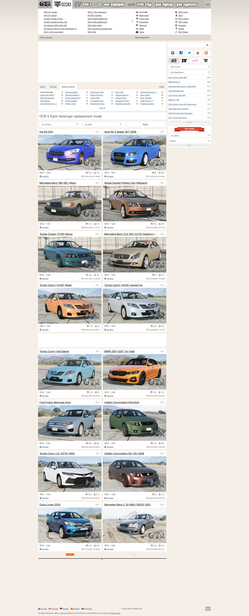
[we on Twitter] (189, 52)
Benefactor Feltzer (97, 103)
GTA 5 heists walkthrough (97, 18)
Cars (48, 172)
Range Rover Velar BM (177, 77)
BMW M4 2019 (174, 82)
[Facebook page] (181, 52)
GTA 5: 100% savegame (97, 12)
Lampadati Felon (97, 100)
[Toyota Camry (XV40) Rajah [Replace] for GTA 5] (69, 305)
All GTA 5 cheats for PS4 (53, 18)
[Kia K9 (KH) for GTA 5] (69, 152)
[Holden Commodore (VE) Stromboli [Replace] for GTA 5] (134, 423)
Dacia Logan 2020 (50, 504)
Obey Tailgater (146, 98)
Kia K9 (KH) (46, 131)
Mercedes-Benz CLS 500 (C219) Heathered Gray (131, 234)
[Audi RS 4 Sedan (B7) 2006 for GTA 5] (134, 152)
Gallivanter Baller (47, 95)
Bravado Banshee (47, 98)
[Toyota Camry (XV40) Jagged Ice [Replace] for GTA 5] (134, 305)
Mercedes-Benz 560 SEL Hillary (57, 182)
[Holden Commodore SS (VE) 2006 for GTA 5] (134, 474)
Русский (43, 608)
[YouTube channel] (198, 52)
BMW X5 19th (173, 99)
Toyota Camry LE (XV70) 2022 (57, 453)
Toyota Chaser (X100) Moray (56, 234)
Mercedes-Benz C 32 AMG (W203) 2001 (127, 504)
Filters (161, 86)
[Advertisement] (102, 62)
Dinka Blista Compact (48, 103)
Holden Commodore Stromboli (121, 402)
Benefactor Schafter (123, 103)
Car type (53, 86)
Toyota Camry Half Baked (54, 351)
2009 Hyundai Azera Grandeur (180, 113)
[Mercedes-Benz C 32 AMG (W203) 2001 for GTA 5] (134, 525)
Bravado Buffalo (71, 92)
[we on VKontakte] (172, 52)
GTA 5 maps (183, 22)
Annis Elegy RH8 (97, 92)
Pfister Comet (70, 103)
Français (54, 608)
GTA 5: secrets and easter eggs (100, 28)
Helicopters (143, 22)
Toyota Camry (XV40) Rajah (55, 285)
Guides (181, 28)
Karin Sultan (145, 95)
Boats (141, 28)
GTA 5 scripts (183, 18)
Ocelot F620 (95, 98)
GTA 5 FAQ (92, 32)
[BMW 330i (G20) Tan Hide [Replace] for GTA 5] (134, 372)
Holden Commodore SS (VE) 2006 (124, 453)
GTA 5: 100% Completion (53, 32)
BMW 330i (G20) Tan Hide (119, 351)
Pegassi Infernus (122, 95)
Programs (182, 25)
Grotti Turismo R (146, 100)
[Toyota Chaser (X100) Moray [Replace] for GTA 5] (69, 254)
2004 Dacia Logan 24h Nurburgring (182, 104)
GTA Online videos (95, 25)
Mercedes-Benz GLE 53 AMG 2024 (182, 86)
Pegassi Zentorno (147, 103)
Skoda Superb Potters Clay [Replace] (125, 182)
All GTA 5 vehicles (95, 15)
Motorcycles (144, 15)
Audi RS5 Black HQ (176, 91)
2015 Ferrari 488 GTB (176, 95)
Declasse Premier (122, 100)
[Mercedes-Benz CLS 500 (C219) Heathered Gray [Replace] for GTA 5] (134, 254)
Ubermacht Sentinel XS (149, 92)
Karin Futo (119, 92)
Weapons (143, 25)
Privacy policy (115, 613)
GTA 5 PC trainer (50, 15)
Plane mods (144, 18)
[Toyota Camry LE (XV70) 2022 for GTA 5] (69, 474)
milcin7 (173, 140)
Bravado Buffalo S (72, 95)
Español (76, 608)
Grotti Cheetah (71, 100)
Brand (42, 86)
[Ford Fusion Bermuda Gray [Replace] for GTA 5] (69, 423)
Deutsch (65, 608)
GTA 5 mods (183, 12)
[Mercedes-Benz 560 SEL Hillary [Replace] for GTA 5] (69, 203)
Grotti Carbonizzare (73, 98)
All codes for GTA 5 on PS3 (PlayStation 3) (60, 28)
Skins (180, 15)
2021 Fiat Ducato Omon (177, 117)
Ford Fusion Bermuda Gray (55, 402)
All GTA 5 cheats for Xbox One (55, 22)
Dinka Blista (45, 100)
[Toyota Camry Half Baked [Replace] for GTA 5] (69, 372)
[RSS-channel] (206, 52)
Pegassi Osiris (121, 98)
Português (88, 608)
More (189, 145)
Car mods (143, 12)
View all (102, 108)
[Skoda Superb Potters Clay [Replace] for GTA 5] (134, 203)
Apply (145, 124)
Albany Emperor (96, 95)
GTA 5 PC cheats (50, 12)
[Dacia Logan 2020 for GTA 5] (69, 525)
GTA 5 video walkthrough (97, 22)
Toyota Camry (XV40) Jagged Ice (123, 285)
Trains (141, 32)
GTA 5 (41, 172)
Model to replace (68, 86)
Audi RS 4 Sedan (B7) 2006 (120, 131)
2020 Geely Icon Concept (178, 108)
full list (189, 122)
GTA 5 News (183, 32)
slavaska (45, 176)
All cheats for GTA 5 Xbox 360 (55, 25)
